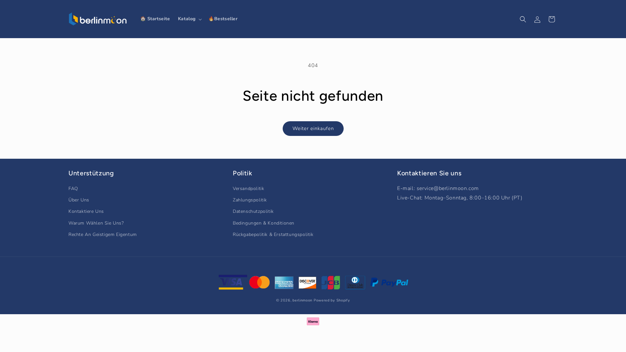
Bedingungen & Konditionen (263, 223)
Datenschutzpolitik (253, 211)
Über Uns (78, 200)
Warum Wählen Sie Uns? (96, 223)
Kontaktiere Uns (86, 211)
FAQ (73, 188)
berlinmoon (302, 300)
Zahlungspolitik (250, 200)
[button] (189, 19)
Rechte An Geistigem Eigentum (102, 234)
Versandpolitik (248, 188)
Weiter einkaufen (313, 128)
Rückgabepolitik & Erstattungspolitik (273, 234)
